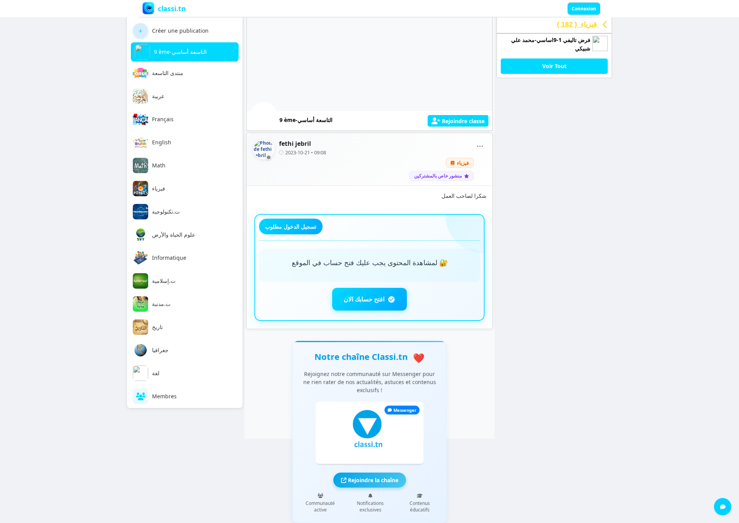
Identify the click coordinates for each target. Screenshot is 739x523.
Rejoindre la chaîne (372, 480)
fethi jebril (295, 143)
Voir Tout (554, 66)
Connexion (584, 8)
